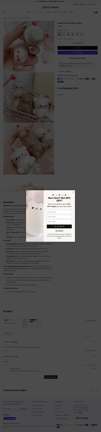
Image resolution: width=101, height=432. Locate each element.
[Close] (73, 192)
